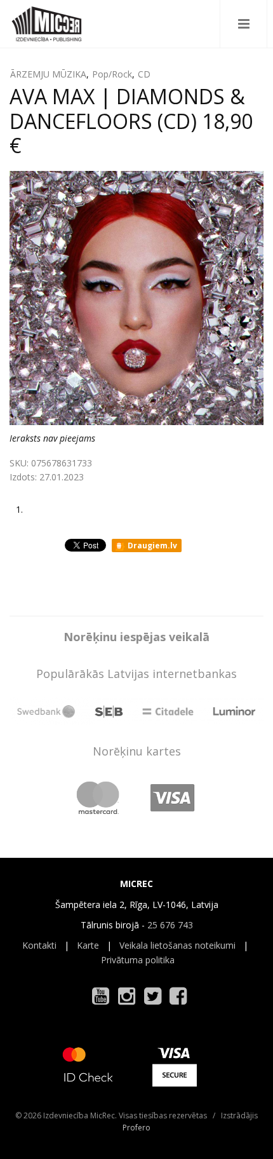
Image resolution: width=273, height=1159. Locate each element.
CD (144, 74)
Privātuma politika (138, 960)
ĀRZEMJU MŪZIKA (48, 74)
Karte (88, 945)
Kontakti (39, 945)
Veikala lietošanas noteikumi (177, 945)
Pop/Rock (112, 74)
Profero (136, 1127)
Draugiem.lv (151, 545)
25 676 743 (170, 925)
